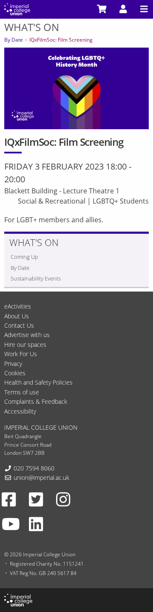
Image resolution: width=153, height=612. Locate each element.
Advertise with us (27, 335)
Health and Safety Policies (38, 382)
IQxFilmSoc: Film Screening (61, 39)
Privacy (13, 364)
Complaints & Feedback (35, 401)
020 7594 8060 (34, 468)
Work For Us (20, 354)
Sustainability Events (36, 278)
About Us (16, 316)
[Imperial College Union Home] (17, 8)
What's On (31, 27)
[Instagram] (63, 499)
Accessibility (20, 411)
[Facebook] (9, 499)
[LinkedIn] (36, 524)
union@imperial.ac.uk (41, 477)
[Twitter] (36, 499)
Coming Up (24, 257)
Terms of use (21, 392)
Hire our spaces (25, 344)
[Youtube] (11, 524)
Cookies (15, 373)
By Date (13, 39)
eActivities (17, 306)
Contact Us (19, 325)
